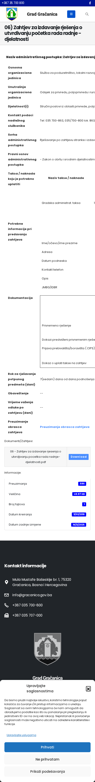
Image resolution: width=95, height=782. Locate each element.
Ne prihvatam (47, 759)
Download (79, 457)
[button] (88, 688)
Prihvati (47, 747)
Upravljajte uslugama (21, 735)
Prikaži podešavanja (47, 771)
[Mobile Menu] (71, 14)
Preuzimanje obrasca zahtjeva (64, 427)
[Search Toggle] (87, 14)
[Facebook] (90, 3)
